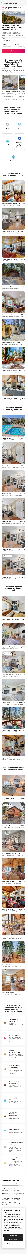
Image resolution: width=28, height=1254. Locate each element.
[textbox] (7, 46)
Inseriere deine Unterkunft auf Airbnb (13, 8)
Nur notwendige (13, 1239)
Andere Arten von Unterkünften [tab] (10, 1184)
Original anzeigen (13, 3)
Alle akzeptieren (13, 1235)
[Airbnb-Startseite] (3, 8)
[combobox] (13, 40)
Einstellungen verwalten (13, 1244)
